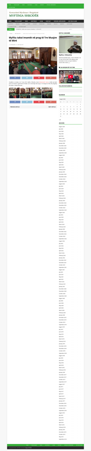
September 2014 (63, 439)
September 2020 (63, 296)
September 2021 (63, 267)
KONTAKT (42, 4)
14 (73, 109)
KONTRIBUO (29, 4)
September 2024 (63, 181)
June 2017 (61, 389)
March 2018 (61, 367)
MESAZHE (17, 24)
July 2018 (61, 358)
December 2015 (62, 432)
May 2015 (61, 436)
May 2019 (61, 334)
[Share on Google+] (51, 78)
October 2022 (62, 236)
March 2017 (61, 396)
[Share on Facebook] (15, 78)
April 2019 (61, 336)
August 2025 (62, 155)
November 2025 (62, 148)
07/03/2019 (13, 44)
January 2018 (62, 372)
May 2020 (61, 305)
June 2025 (61, 160)
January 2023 (62, 229)
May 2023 (61, 219)
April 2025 (61, 164)
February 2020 (62, 312)
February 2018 (62, 370)
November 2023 (62, 205)
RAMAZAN (49, 24)
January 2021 (62, 286)
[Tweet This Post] (27, 78)
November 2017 (62, 377)
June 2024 (61, 188)
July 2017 (61, 386)
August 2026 (62, 126)
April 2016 (61, 422)
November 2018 (62, 348)
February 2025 (62, 169)
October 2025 (62, 150)
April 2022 (61, 250)
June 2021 (61, 274)
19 (67, 111)
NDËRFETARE (41, 24)
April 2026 (61, 136)
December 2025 (62, 145)
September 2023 (63, 210)
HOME (10, 4)
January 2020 (62, 315)
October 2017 (62, 379)
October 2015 (62, 434)
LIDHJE (36, 4)
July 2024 (61, 186)
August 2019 (62, 327)
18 (63, 111)
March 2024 (61, 195)
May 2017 (61, 391)
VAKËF (29, 24)
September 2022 (63, 238)
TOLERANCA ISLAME (12, 26)
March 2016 (61, 424)
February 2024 (62, 198)
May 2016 (61, 420)
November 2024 (62, 176)
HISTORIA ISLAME (12, 7)
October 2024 (62, 179)
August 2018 (62, 355)
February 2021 (62, 284)
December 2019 (62, 317)
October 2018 (62, 351)
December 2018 (62, 346)
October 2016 (62, 408)
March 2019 (61, 339)
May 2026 (61, 133)
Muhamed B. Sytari (44, 82)
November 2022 (62, 234)
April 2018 (61, 365)
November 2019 (62, 320)
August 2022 (62, 241)
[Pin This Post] (39, 78)
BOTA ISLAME (69, 24)
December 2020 (62, 288)
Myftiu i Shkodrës (65, 55)
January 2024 (62, 200)
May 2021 (61, 277)
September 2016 (63, 410)
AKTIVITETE (11, 24)
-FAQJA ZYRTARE (28, 447)
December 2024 (62, 174)
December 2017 (62, 374)
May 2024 (61, 191)
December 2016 (62, 403)
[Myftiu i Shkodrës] (70, 52)
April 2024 (61, 193)
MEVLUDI (55, 24)
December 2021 (62, 260)
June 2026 (61, 131)
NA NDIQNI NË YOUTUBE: (68, 67)
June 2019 (61, 331)
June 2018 (61, 360)
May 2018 (61, 362)
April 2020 (61, 308)
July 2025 (61, 157)
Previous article (15, 107)
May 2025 (61, 162)
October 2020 (62, 293)
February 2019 (62, 341)
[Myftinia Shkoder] (45, 14)
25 (63, 114)
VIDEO (23, 4)
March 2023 (61, 224)
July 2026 (61, 129)
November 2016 (62, 405)
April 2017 (61, 393)
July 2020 (61, 300)
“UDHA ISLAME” (16, 4)
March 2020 (61, 310)
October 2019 (62, 322)
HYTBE (23, 24)
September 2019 (63, 324)
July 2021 (61, 272)
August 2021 (62, 269)
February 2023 (62, 226)
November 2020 (62, 291)
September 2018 (63, 353)
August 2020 (62, 298)
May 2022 (61, 248)
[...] (69, 62)
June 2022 (61, 246)
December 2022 (62, 231)
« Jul (60, 119)
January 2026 (62, 143)
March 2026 (61, 138)
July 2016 (61, 415)
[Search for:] (75, 29)
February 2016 (62, 427)
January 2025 (62, 172)
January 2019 (62, 343)
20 (70, 111)
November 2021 (62, 262)
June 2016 (61, 417)
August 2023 (62, 212)
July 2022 (61, 243)
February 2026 (62, 141)
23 (80, 111)
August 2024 (62, 184)
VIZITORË (35, 24)
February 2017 (62, 398)
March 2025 (61, 167)
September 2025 (63, 153)
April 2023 (61, 222)
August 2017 (62, 384)
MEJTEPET (62, 24)
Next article (52, 107)
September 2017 (63, 382)
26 (67, 114)
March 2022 (61, 253)
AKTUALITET (20, 44)
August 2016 (62, 413)
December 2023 (62, 203)
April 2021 (61, 279)
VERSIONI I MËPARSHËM (51, 4)
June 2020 (61, 303)
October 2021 (62, 265)
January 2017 (62, 401)
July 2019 (61, 329)
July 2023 (61, 215)
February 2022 (62, 255)
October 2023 (62, 207)
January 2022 (62, 257)
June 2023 (61, 217)
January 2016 (62, 429)
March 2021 (61, 281)
